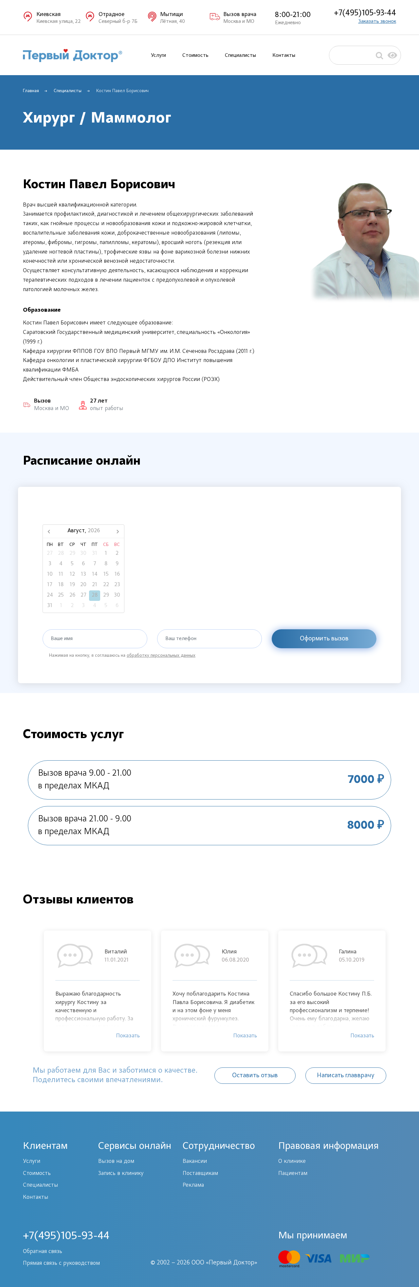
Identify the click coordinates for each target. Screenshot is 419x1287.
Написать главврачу (345, 1075)
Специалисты (240, 55)
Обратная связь (42, 1252)
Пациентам (292, 1174)
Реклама (193, 1185)
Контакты (283, 55)
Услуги (158, 55)
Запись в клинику (120, 1174)
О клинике (292, 1161)
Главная (31, 91)
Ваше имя (62, 638)
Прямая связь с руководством (61, 1263)
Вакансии (195, 1161)
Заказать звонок (377, 21)
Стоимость (195, 55)
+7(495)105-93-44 (365, 13)
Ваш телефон (180, 638)
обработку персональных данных (161, 655)
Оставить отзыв (255, 1075)
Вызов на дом (116, 1161)
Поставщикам (200, 1174)
